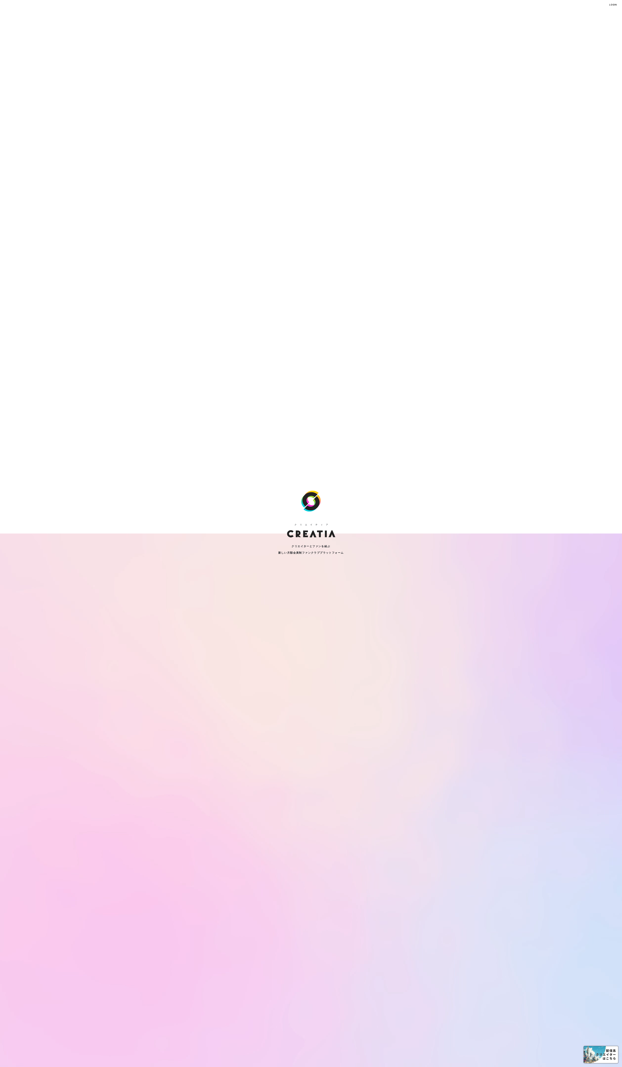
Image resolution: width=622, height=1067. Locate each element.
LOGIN (613, 4)
